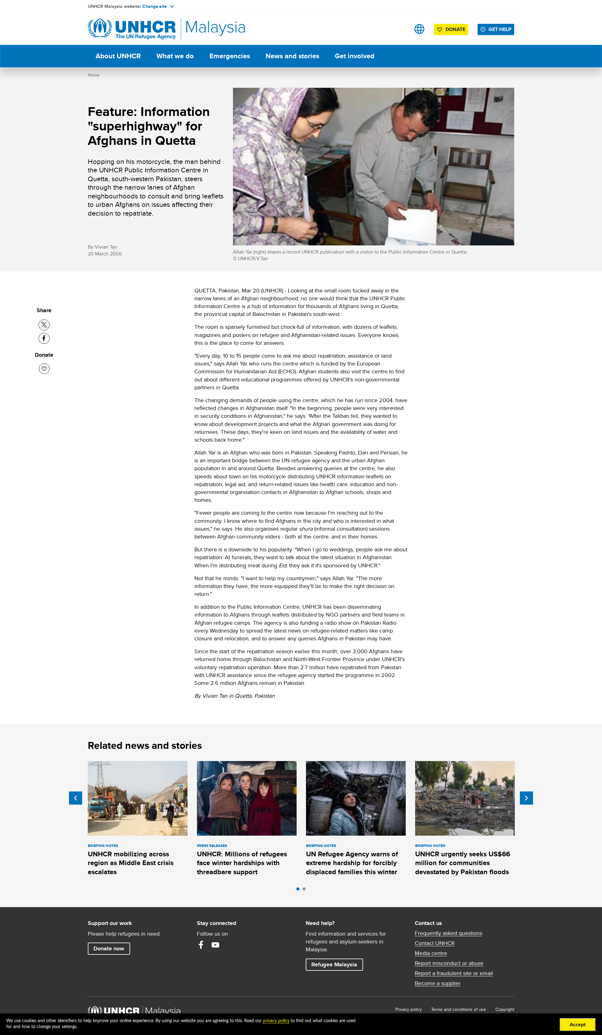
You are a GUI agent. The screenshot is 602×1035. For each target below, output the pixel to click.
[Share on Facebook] (44, 338)
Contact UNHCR (435, 943)
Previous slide (75, 798)
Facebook (201, 945)
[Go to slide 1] (299, 890)
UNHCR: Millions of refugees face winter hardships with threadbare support (242, 863)
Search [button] (399, 29)
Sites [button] (419, 29)
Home (93, 75)
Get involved (354, 56)
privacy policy (276, 1021)
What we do (175, 56)
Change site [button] (154, 6)
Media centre (431, 953)
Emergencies (229, 56)
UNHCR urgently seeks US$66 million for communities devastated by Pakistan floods (462, 863)
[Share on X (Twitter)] (44, 324)
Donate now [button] (108, 948)
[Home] (132, 29)
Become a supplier (438, 983)
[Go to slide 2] (306, 890)
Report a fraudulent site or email (454, 973)
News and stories (292, 56)
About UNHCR (118, 56)
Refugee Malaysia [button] (337, 964)
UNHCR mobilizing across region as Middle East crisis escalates (130, 863)
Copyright (504, 1009)
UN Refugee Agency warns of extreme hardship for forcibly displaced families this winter (352, 863)
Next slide (526, 798)
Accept (578, 1024)
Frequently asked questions (448, 933)
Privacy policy (408, 1009)
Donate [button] (455, 29)
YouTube (215, 945)
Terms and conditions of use (458, 1009)
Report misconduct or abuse (449, 963)
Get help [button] (501, 29)
